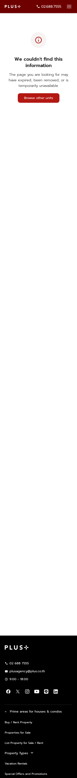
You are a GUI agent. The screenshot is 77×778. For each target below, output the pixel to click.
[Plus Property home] (13, 6)
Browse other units (38, 98)
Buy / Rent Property (18, 722)
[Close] (70, 752)
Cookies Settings (38, 773)
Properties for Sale (18, 732)
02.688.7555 (51, 6)
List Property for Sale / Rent (24, 743)
